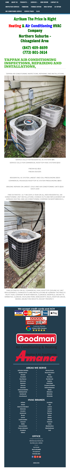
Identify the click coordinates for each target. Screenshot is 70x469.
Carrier (23, 417)
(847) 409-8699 (36, 449)
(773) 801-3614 (36, 453)
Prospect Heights (49, 385)
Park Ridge (49, 383)
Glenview (23, 387)
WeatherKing (50, 426)
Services (34, 2)
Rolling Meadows (50, 387)
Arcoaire (22, 411)
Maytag (49, 411)
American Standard (23, 406)
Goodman (49, 402)
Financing (25, 7)
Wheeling (50, 391)
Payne (49, 415)
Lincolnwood (23, 396)
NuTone (49, 413)
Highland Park (23, 391)
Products (23, 2)
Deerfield (23, 376)
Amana (23, 404)
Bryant (23, 415)
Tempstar (49, 421)
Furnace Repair (36, 7)
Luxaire (49, 408)
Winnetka (50, 396)
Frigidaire (23, 430)
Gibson (23, 432)
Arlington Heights (23, 370)
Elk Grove (23, 381)
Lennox (49, 406)
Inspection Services (12, 7)
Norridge (49, 376)
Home (7, 2)
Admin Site (36, 462)
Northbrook (49, 379)
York (49, 430)
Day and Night (23, 426)
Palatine (49, 381)
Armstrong (23, 413)
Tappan (49, 419)
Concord (22, 421)
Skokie (50, 389)
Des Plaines (23, 379)
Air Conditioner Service (14, 11)
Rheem (50, 417)
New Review (44, 2)
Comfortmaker (23, 419)
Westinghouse (49, 428)
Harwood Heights (23, 389)
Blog (38, 11)
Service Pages (29, 11)
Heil (49, 404)
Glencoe (22, 385)
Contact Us (54, 2)
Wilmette (49, 394)
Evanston (23, 383)
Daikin (23, 423)
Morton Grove (50, 370)
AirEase (23, 402)
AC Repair (58, 7)
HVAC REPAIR (48, 7)
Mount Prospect (49, 372)
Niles (49, 374)
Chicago (23, 374)
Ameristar (23, 408)
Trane (49, 423)
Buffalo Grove (23, 372)
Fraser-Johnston (23, 428)
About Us (15, 2)
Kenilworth (23, 394)
